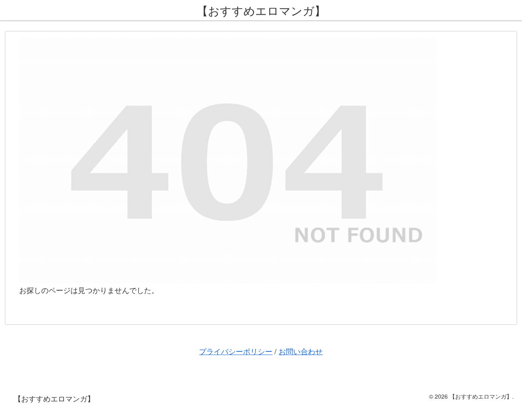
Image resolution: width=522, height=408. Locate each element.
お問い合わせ (301, 351)
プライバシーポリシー (235, 351)
